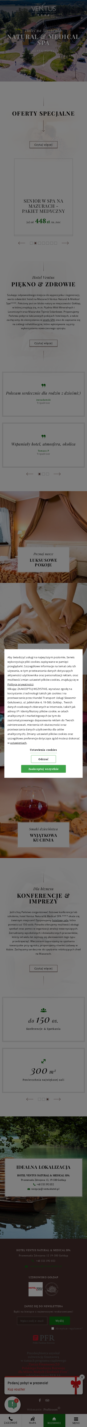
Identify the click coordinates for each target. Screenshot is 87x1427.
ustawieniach (18, 742)
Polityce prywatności (20, 684)
